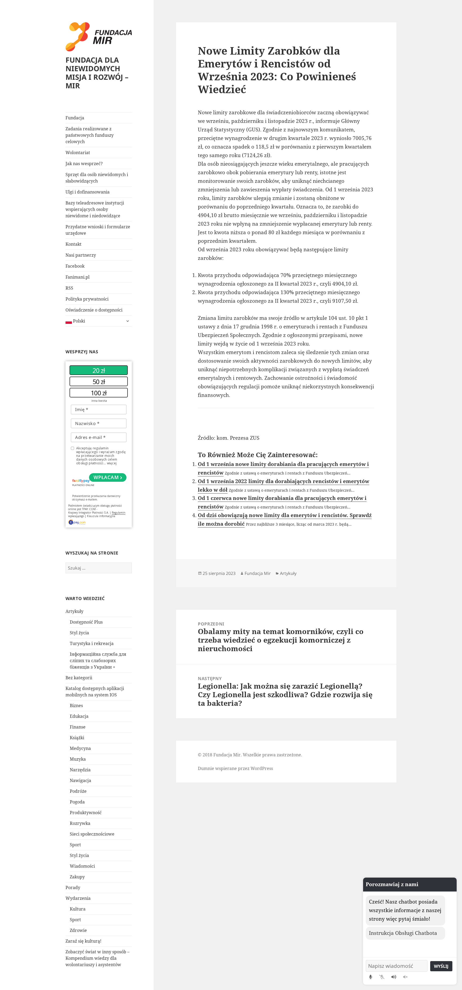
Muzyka (78, 759)
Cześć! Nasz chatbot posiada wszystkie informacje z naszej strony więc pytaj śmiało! (405, 910)
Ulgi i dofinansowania (88, 192)
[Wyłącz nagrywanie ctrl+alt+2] (382, 977)
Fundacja (75, 118)
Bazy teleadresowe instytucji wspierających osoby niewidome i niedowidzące (95, 209)
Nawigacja (80, 780)
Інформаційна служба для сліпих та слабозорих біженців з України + (98, 660)
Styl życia (79, 633)
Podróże (78, 791)
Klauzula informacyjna (101, 516)
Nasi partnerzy (81, 255)
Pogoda (77, 802)
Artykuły (74, 611)
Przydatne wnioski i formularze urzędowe (98, 230)
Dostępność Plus (86, 622)
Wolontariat (78, 152)
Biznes (76, 705)
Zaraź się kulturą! (83, 941)
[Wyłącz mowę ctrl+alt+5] (405, 977)
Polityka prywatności (87, 299)
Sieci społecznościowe (92, 834)
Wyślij (441, 966)
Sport (75, 845)
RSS (69, 288)
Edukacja (79, 716)
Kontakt (74, 244)
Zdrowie (78, 930)
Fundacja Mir (258, 573)
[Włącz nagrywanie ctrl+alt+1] (370, 977)
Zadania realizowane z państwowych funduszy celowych (90, 135)
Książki (77, 738)
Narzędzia (80, 770)
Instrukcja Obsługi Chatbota (403, 933)
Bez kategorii (79, 678)
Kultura (78, 909)
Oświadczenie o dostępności (94, 310)
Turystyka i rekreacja (92, 643)
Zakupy (77, 877)
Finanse (78, 727)
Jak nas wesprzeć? (84, 163)
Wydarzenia (78, 898)
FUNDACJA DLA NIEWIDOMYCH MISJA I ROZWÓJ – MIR (97, 72)
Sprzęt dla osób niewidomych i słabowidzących (97, 178)
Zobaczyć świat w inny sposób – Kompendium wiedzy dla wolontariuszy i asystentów (97, 958)
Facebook (75, 266)
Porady (73, 887)
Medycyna (80, 748)
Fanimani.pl (78, 277)
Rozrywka (80, 823)
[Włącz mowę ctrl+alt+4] (393, 977)
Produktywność (86, 812)
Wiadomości (82, 866)
